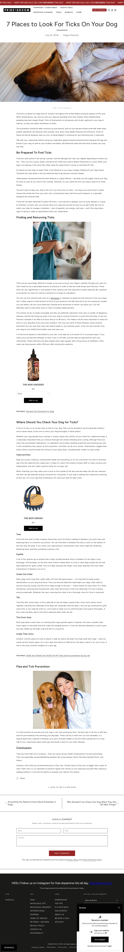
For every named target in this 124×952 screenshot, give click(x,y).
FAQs (32, 900)
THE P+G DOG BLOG (64, 108)
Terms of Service (89, 860)
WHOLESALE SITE (38, 903)
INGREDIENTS (61, 900)
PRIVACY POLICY (37, 926)
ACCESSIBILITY (36, 933)
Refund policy (51, 947)
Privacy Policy (72, 860)
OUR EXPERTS (61, 911)
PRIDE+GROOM (58, 944)
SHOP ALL (9, 900)
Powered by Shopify (38, 947)
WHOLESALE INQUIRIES (40, 907)
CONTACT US (36, 929)
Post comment (62, 853)
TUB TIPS (59, 903)
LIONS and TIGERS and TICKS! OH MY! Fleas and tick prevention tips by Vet (58, 655)
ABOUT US (59, 914)
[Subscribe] (117, 900)
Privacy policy (62, 947)
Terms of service (74, 947)
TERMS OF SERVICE (38, 918)
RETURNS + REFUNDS (39, 922)
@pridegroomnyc (101, 883)
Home (54, 108)
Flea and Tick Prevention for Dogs (40, 411)
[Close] (119, 907)
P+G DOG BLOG (61, 907)
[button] (109, 10)
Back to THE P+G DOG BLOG (63, 787)
